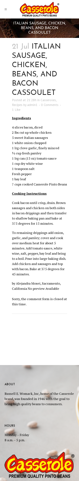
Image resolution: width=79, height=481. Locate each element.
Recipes (17, 105)
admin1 (32, 105)
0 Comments (49, 105)
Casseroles (48, 100)
